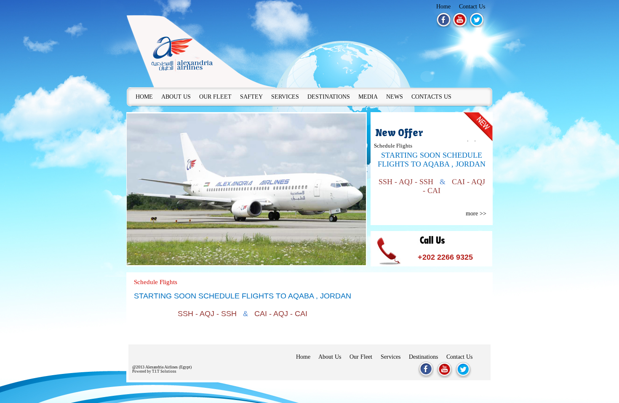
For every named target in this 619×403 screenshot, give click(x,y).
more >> (476, 213)
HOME (144, 97)
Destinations (423, 357)
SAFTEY (251, 97)
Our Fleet (361, 357)
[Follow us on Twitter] (476, 19)
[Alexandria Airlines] (200, 45)
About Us (329, 357)
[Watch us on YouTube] (460, 19)
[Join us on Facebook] (444, 19)
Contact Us (472, 6)
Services (390, 357)
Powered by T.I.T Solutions (154, 371)
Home (443, 6)
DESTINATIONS (328, 97)
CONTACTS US (431, 97)
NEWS (394, 97)
